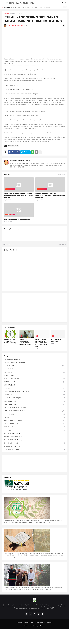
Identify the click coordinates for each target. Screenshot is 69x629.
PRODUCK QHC (34, 414)
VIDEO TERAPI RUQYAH (34, 449)
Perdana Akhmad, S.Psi (20, 160)
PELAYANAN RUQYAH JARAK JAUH (34, 407)
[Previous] (64, 7)
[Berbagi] (64, 25)
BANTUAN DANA (34, 369)
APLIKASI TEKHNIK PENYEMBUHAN (34, 362)
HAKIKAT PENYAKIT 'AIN (34, 378)
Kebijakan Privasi (40, 622)
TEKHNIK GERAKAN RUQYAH (34, 436)
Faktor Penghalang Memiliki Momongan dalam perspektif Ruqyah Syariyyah (50, 196)
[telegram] (42, 614)
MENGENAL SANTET (34, 401)
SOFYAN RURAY (34, 430)
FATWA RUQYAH (34, 375)
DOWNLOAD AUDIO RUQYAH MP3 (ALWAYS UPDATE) (10, 341)
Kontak (49, 622)
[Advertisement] (34, 43)
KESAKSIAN (34, 388)
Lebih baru (6, 244)
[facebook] (26, 614)
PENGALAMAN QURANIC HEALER (34, 411)
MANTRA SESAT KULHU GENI (56, 340)
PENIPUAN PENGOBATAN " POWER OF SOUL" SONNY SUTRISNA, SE (26, 342)
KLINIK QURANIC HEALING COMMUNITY (34, 391)
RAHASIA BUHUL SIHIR (34, 424)
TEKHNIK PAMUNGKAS (34, 443)
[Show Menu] (2, 2)
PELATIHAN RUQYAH (34, 404)
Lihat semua (61, 174)
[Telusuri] (66, 2)
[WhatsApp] (32, 152)
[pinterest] (38, 614)
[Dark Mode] (63, 2)
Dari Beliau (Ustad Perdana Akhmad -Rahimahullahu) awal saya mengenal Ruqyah (18, 196)
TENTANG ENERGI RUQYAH (34, 446)
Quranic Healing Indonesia (36, 626)
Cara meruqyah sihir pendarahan (17, 219)
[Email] (36, 152)
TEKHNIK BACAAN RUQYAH (34, 433)
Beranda (6, 13)
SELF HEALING (34, 427)
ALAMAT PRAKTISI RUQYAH (34, 359)
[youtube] (34, 614)
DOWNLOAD (34, 372)
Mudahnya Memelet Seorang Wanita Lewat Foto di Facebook (30, 7)
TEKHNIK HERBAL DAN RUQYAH (34, 440)
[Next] (66, 7)
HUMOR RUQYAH (34, 382)
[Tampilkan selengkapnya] (40, 152)
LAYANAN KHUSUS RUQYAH (34, 398)
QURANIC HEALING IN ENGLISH (34, 420)
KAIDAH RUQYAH (34, 385)
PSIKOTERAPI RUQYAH (34, 417)
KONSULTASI (34, 395)
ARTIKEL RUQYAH (16, 13)
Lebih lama (62, 244)
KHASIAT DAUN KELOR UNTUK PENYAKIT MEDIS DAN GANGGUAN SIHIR (41, 343)
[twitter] (30, 614)
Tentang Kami (28, 622)
